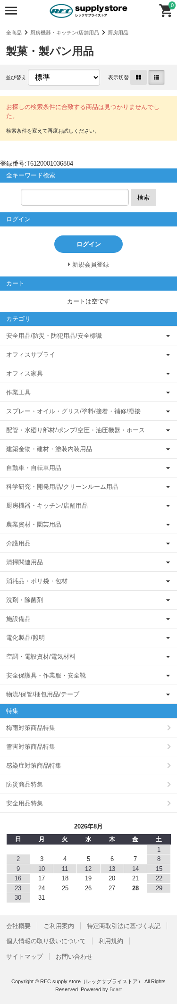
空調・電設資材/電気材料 (41, 656)
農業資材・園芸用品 (33, 524)
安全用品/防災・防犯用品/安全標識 (54, 335)
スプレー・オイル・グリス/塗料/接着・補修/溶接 (73, 411)
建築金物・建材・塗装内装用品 (49, 448)
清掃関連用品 (24, 562)
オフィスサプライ (30, 354)
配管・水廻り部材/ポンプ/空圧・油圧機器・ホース (75, 430)
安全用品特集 (24, 803)
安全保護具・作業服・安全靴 (46, 675)
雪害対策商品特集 (30, 746)
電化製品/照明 (25, 637)
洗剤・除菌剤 (24, 599)
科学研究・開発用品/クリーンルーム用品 (62, 486)
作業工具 (18, 392)
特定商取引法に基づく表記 (123, 925)
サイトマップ (24, 956)
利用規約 (111, 941)
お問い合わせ (74, 956)
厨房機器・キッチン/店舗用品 (64, 32)
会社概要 (18, 925)
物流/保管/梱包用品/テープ (42, 694)
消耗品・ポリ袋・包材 (36, 581)
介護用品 (18, 543)
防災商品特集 (24, 784)
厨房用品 (118, 32)
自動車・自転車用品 (33, 467)
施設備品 (18, 618)
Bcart (116, 989)
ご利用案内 (58, 925)
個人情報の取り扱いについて (46, 941)
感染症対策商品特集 (33, 765)
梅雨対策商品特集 (30, 727)
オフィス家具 (24, 373)
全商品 (14, 32)
